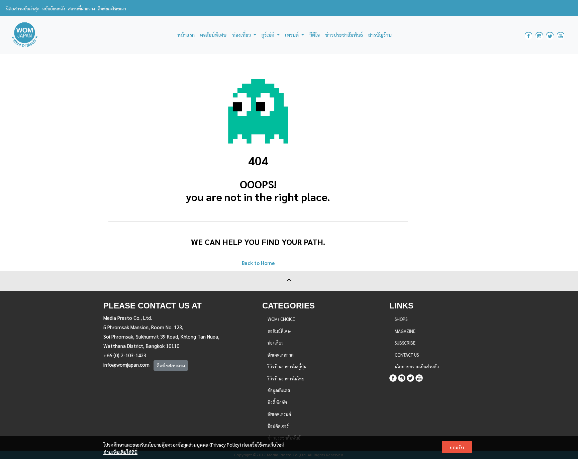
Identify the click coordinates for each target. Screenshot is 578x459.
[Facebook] (393, 377)
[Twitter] (410, 377)
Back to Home (258, 263)
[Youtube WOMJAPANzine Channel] (560, 35)
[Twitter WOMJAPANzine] (550, 35)
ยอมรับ (457, 447)
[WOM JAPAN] (24, 35)
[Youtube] (419, 377)
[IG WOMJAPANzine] (539, 35)
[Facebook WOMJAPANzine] (528, 35)
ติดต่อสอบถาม (171, 365)
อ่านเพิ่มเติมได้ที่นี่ (120, 452)
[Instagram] (401, 377)
